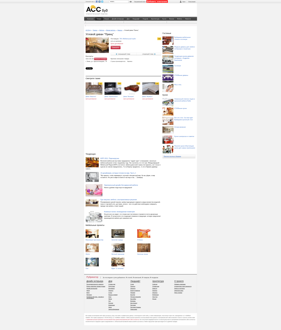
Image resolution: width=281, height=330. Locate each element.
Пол (109, 301)
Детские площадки (135, 296)
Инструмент (133, 303)
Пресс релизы (178, 292)
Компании (90, 19)
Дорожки (132, 292)
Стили (132, 284)
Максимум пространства (94, 240)
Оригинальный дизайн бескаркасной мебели (121, 185)
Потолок (110, 303)
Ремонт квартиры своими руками (95, 286)
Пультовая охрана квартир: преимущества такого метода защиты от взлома (112, 25)
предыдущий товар (124, 54)
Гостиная (177, 66)
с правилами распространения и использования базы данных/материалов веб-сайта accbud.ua (112, 319)
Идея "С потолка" (117, 268)
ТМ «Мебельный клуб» (127, 39)
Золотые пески (142, 254)
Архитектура (155, 19)
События (154, 284)
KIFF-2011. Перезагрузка (109, 158)
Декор (88, 290)
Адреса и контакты (179, 288)
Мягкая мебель (110, 30)
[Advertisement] (123, 128)
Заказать (115, 47)
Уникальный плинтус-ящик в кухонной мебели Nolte (184, 100)
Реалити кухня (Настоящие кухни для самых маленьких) (184, 147)
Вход (184, 1)
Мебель (179, 19)
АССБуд (88, 30)
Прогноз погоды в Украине (172, 156)
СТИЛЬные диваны (181, 75)
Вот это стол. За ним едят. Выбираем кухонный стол (183, 119)
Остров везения (180, 127)
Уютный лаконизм (117, 254)
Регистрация (191, 1)
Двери (110, 299)
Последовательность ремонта (94, 284)
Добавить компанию (180, 284)
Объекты (132, 288)
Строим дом (111, 284)
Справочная (155, 286)
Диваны (119, 30)
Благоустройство (135, 290)
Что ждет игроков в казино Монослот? (181, 22)
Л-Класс (140, 240)
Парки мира (133, 309)
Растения (133, 305)
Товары (99, 19)
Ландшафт (136, 19)
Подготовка (111, 286)
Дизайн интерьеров (91, 288)
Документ (89, 294)
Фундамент (111, 288)
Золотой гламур (117, 240)
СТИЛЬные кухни (180, 108)
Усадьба (145, 19)
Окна (109, 296)
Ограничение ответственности (182, 286)
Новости (188, 19)
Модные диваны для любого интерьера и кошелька (184, 48)
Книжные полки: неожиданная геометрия (119, 212)
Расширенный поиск (140, 1)
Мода (87, 292)
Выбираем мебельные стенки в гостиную (182, 38)
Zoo (87, 268)
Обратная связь (178, 290)
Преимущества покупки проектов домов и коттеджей (104, 22)
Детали (154, 299)
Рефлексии (155, 294)
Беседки (132, 294)
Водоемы (133, 301)
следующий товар (147, 54)
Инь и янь (177, 84)
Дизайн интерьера (118, 19)
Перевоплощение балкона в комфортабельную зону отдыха (145, 22)
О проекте (179, 281)
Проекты (110, 290)
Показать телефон (100, 59)
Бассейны (133, 299)
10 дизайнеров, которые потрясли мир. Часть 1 (118, 173)
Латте (88, 254)
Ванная (171, 19)
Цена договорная (91, 99)
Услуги (106, 19)
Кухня (164, 19)
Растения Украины (135, 307)
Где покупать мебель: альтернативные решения (118, 199)
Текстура (154, 296)
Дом (128, 19)
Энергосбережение (113, 309)
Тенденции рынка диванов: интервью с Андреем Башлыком (184, 58)
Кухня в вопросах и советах (184, 136)
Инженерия (111, 305)
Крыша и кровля (112, 294)
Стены (110, 292)
